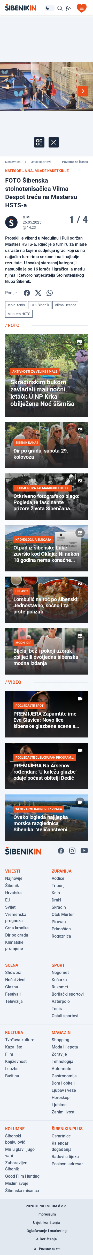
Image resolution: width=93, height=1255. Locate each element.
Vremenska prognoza (15, 917)
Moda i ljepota (65, 1047)
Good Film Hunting (22, 1176)
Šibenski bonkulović (15, 1139)
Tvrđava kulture (19, 1039)
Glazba (11, 987)
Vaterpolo (61, 1001)
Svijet (10, 907)
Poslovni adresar (67, 1163)
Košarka (59, 979)
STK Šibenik (39, 305)
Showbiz (13, 972)
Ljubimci (59, 1104)
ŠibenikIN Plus (67, 1128)
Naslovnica (12, 162)
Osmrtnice (61, 1136)
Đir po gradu (16, 935)
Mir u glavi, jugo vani (20, 1152)
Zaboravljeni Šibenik (16, 1165)
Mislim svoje (16, 1183)
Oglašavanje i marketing (47, 1231)
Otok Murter (63, 914)
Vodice (58, 878)
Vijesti (12, 871)
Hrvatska (13, 892)
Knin (56, 892)
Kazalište (13, 1047)
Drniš (56, 900)
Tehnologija (62, 1061)
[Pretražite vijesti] (60, 8)
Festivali (13, 994)
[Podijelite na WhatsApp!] (50, 293)
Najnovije (13, 878)
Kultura (14, 1032)
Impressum (46, 1214)
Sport (58, 965)
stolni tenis (16, 305)
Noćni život (15, 979)
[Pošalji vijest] (68, 8)
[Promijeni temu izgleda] (49, 8)
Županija (62, 871)
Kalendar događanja (62, 1146)
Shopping (60, 1039)
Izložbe (12, 1068)
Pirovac (59, 921)
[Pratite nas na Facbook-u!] (61, 851)
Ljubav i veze (64, 1090)
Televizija (14, 1001)
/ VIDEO (13, 682)
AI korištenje (46, 1239)
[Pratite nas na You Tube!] (84, 850)
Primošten (61, 928)
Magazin (61, 1032)
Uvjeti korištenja (46, 1222)
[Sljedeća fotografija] (83, 91)
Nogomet (60, 972)
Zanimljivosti (63, 1112)
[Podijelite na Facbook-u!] (27, 293)
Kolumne (15, 1128)
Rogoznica (61, 936)
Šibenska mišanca (22, 1190)
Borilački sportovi (68, 994)
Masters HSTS (18, 314)
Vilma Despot (65, 305)
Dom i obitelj (63, 1083)
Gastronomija (64, 1075)
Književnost (16, 1061)
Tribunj (58, 885)
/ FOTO (12, 325)
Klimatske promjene (14, 945)
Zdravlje (59, 1054)
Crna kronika (17, 927)
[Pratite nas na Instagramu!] (72, 851)
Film (9, 1054)
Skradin (59, 907)
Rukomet (60, 987)
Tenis (57, 1008)
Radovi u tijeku (65, 1156)
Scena (11, 965)
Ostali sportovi (41, 162)
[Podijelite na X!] (38, 293)
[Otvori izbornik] (81, 8)
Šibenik (12, 885)
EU (7, 900)
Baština (12, 1075)
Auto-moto (61, 1068)
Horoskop (60, 1097)
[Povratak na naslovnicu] (24, 7)
